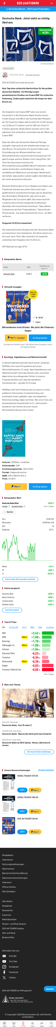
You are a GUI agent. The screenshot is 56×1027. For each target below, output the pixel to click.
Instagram (14, 966)
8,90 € (22, 831)
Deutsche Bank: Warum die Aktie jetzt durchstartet (26, 734)
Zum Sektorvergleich (12, 610)
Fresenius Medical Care (11, 669)
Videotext (7, 882)
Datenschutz (8, 868)
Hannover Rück (8, 653)
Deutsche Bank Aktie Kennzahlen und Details (20, 579)
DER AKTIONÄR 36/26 (27, 818)
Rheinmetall (7, 661)
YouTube (13, 961)
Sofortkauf (20, 338)
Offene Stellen (9, 887)
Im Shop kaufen (40, 337)
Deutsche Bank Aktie (10, 503)
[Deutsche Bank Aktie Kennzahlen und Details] (28, 547)
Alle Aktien (7, 901)
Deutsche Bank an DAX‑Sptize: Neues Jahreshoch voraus (26, 743)
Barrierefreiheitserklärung (15, 873)
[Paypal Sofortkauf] (16, 486)
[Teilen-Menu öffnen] (41, 1023)
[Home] (32, 1023)
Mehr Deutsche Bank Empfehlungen (39, 752)
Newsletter (7, 910)
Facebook (13, 972)
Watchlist (10, 512)
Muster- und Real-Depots (14, 923)
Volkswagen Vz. (8, 645)
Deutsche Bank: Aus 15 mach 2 (17, 725)
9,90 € (22, 790)
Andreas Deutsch (33, 75)
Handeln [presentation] (50, 989)
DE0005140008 (17, 506)
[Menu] (52, 3)
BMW (4, 637)
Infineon (5, 649)
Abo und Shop (8, 933)
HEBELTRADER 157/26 (27, 775)
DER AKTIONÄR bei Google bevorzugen (18, 82)
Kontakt (13, 956)
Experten (6, 915)
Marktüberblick (9, 919)
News (24, 637)
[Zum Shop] (13, 1023)
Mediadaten (7, 855)
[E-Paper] (23, 1023)
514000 (5, 506)
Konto (25, 347)
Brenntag (6, 641)
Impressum (7, 859)
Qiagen (5, 665)
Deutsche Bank (8, 68)
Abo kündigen (8, 891)
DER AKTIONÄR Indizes (13, 928)
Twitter (12, 977)
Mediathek (7, 905)
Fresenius (6, 657)
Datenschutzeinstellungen (15, 877)
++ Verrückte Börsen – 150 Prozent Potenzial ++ (28, 8)
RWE (4, 633)
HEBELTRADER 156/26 (27, 797)
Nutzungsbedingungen (13, 864)
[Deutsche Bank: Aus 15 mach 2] (28, 703)
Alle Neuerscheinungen (46, 770)
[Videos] (4, 1023)
